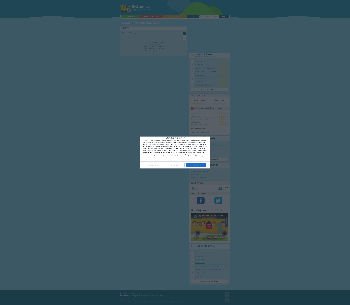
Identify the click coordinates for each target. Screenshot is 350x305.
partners (152, 140)
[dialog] (175, 152)
